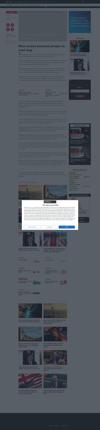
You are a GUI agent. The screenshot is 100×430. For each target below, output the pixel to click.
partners (32, 207)
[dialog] (50, 215)
